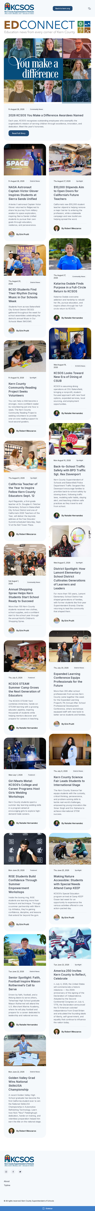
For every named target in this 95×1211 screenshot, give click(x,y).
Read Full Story (18, 133)
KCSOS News (80, 366)
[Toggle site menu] (89, 8)
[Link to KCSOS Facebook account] (13, 1171)
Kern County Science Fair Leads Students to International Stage (69, 781)
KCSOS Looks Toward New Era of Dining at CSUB (68, 377)
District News (35, 181)
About (7, 1181)
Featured (31, 678)
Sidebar (49, 1208)
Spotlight (79, 181)
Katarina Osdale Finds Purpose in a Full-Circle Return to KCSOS (70, 287)
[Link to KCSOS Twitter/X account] (20, 1171)
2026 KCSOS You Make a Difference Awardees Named (46, 115)
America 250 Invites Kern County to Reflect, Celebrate (70, 974)
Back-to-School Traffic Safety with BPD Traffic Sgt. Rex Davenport (70, 470)
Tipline (7, 1185)
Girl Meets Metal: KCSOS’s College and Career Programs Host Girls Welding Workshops (24, 788)
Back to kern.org (62, 8)
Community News (36, 109)
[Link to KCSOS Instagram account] (6, 1171)
